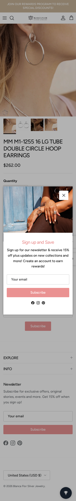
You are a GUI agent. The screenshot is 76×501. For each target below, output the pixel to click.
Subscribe (38, 292)
